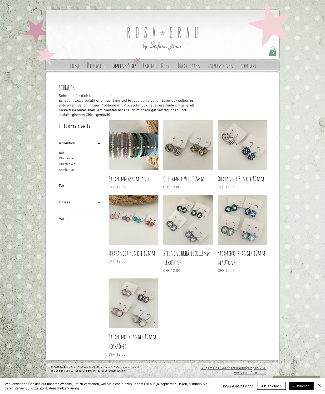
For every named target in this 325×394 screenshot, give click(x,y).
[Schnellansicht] (133, 145)
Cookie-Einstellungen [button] (237, 386)
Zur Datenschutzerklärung (59, 388)
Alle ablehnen (271, 386)
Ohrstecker (67, 164)
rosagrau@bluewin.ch (114, 371)
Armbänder (67, 170)
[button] (273, 51)
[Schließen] (319, 386)
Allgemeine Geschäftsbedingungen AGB (233, 368)
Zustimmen (301, 386)
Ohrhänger (67, 159)
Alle (61, 153)
